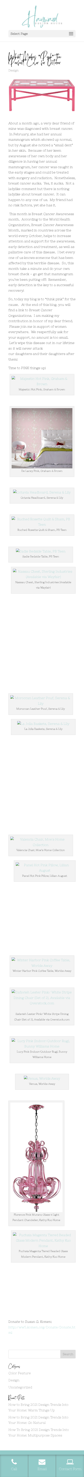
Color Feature (19, 1373)
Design (13, 70)
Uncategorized (20, 1387)
